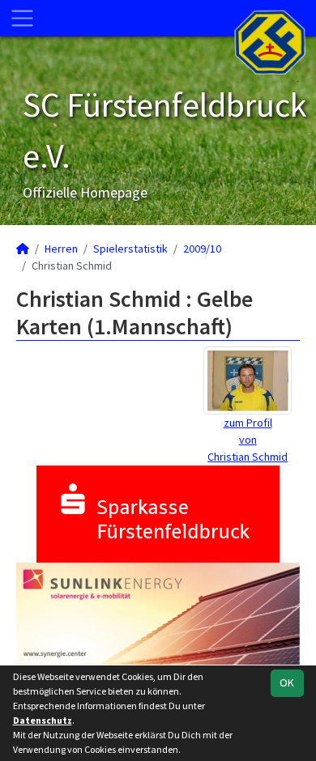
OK (287, 682)
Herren (61, 248)
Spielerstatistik (130, 248)
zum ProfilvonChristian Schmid (247, 439)
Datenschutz (42, 720)
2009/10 (202, 248)
